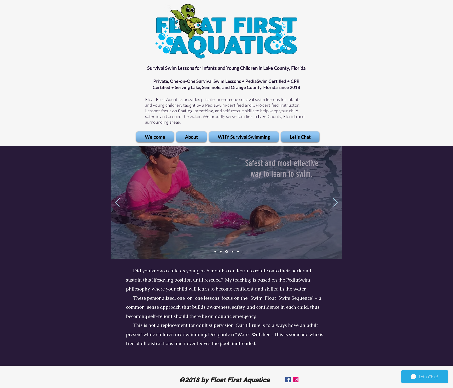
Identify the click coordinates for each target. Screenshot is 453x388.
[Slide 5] (226, 251)
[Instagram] (295, 379)
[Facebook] (288, 379)
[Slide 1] (215, 252)
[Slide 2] (221, 252)
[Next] (335, 202)
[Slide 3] (232, 252)
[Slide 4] (238, 252)
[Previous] (117, 202)
